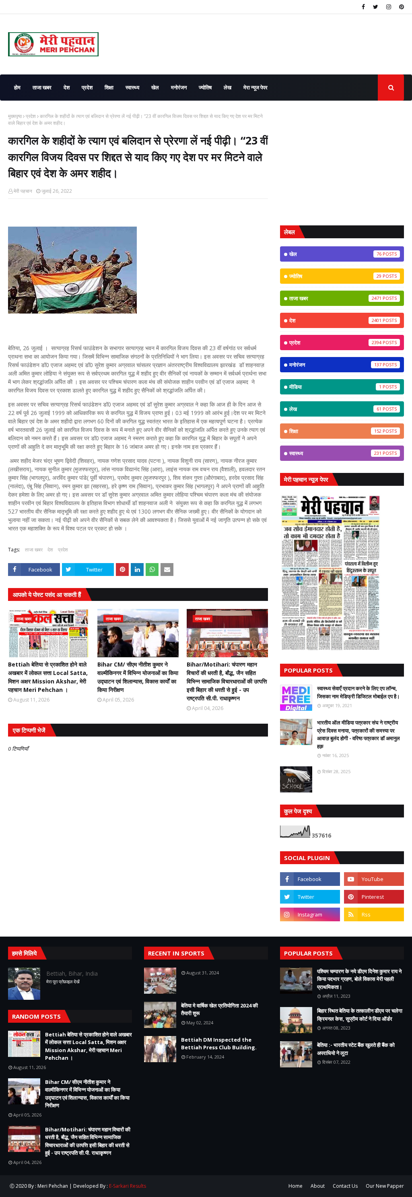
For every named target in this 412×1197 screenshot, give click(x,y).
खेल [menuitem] (155, 87)
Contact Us (345, 1186)
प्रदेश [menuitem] (87, 87)
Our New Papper (385, 1186)
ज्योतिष (335, 276)
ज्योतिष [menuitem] (205, 87)
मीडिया (335, 386)
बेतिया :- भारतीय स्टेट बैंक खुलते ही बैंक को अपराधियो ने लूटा (356, 1049)
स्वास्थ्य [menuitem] (132, 87)
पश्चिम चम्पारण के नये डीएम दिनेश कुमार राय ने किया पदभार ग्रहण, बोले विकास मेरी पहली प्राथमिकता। (359, 979)
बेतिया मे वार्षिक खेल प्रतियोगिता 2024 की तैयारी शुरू (219, 1009)
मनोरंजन (335, 364)
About (318, 1186)
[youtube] (374, 879)
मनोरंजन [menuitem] (179, 87)
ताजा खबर (34, 549)
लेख (335, 409)
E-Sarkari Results (127, 1186)
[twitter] (375, 7)
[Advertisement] (342, 163)
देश (50, 549)
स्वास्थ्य (335, 453)
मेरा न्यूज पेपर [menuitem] (255, 87)
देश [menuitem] (67, 87)
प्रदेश (31, 116)
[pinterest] (400, 7)
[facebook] (363, 7)
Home (295, 1186)
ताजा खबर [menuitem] (42, 87)
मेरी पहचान (23, 191)
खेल (335, 254)
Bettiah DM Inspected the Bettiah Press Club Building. (219, 1043)
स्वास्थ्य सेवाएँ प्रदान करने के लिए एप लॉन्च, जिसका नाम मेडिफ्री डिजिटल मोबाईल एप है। (358, 692)
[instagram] (388, 7)
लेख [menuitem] (227, 87)
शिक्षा (335, 431)
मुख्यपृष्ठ (15, 116)
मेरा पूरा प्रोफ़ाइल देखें (63, 981)
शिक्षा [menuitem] (109, 87)
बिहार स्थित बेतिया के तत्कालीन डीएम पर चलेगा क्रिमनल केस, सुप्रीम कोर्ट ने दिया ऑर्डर (359, 1014)
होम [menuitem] (17, 87)
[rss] (374, 914)
